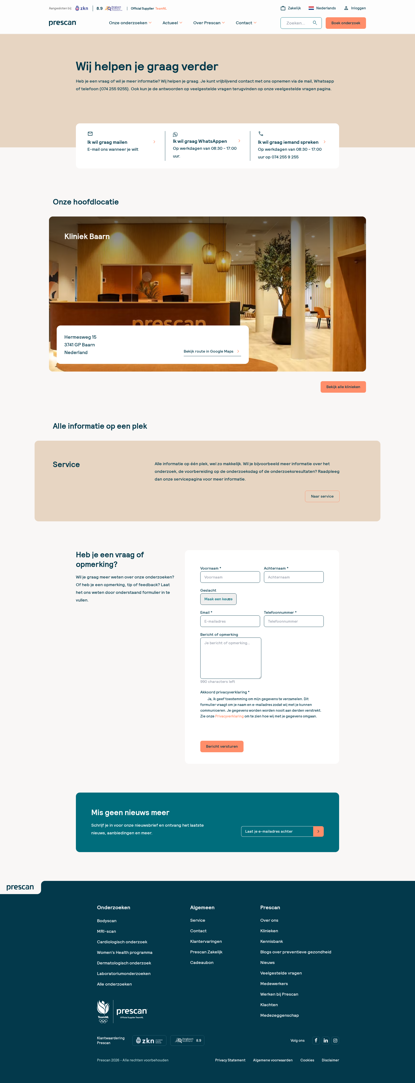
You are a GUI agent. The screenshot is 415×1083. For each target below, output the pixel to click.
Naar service (322, 496)
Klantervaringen (206, 941)
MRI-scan (106, 931)
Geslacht (208, 590)
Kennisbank (271, 941)
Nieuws (267, 962)
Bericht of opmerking (219, 634)
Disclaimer (330, 1060)
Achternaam (276, 568)
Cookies (307, 1060)
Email (206, 612)
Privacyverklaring (229, 716)
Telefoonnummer (280, 612)
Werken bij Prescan (279, 994)
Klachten (269, 1004)
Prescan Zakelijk (206, 952)
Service (197, 920)
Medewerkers (274, 983)
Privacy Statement (230, 1060)
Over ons (269, 920)
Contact (198, 930)
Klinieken (269, 930)
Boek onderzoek (345, 22)
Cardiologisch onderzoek (122, 942)
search (315, 23)
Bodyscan (106, 920)
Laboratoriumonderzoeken (124, 973)
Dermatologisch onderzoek (124, 963)
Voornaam (210, 568)
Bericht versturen (222, 746)
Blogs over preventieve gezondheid (295, 952)
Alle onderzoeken (114, 984)
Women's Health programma (125, 952)
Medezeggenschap (279, 1015)
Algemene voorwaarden (273, 1060)
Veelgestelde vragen (281, 973)
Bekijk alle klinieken (343, 386)
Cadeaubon (202, 962)
